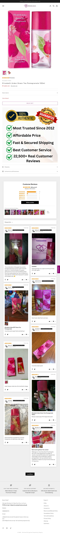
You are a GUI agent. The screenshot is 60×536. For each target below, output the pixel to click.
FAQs (45, 503)
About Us (46, 505)
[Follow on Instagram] (7, 528)
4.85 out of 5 (34, 187)
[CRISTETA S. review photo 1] (43, 299)
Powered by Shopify (38, 532)
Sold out (30, 103)
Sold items (46, 523)
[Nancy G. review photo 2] (6, 382)
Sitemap (46, 521)
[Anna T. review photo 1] (16, 306)
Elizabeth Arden (6, 80)
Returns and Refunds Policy (51, 511)
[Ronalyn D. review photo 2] (33, 446)
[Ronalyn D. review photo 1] (43, 437)
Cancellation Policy (49, 513)
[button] (5, 77)
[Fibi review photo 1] (43, 395)
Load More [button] (30, 474)
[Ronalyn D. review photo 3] (37, 446)
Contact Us (46, 508)
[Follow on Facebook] (3, 528)
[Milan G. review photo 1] (16, 249)
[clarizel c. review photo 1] (16, 419)
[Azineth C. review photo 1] (43, 347)
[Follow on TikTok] (10, 528)
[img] (8, 228)
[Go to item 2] (9, 73)
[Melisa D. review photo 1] (43, 249)
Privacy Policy (47, 518)
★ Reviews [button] (58, 269)
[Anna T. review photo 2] (6, 323)
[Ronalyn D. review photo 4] (41, 446)
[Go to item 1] (4, 73)
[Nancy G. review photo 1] (16, 364)
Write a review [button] (30, 202)
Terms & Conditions (49, 516)
